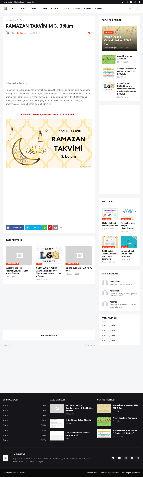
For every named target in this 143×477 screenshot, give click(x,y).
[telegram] (139, 2)
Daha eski (89, 345)
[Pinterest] (50, 227)
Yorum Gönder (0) (49, 335)
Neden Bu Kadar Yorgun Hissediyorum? (128, 225)
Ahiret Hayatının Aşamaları (124, 57)
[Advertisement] (49, 58)
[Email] (55, 227)
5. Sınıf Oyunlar (108, 325)
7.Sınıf (24, 435)
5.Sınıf (24, 425)
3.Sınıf (24, 415)
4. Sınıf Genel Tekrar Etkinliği (78, 420)
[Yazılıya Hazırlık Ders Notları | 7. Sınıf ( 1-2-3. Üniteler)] (108, 72)
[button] (131, 8)
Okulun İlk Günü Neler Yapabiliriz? (110, 224)
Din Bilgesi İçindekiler (131, 473)
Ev (13, 8)
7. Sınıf (87, 8)
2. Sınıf (32, 8)
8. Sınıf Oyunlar (108, 335)
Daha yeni (8, 345)
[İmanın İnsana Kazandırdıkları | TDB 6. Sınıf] (104, 408)
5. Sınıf (65, 8)
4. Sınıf (54, 8)
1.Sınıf (24, 405)
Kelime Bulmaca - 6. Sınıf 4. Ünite (78, 269)
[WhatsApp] (44, 227)
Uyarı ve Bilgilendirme (110, 473)
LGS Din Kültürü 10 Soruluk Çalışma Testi (77, 434)
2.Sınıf (24, 410)
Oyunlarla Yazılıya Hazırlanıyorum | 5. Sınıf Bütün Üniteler (17, 271)
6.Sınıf (24, 430)
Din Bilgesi (21, 20)
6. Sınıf (76, 8)
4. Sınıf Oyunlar (108, 340)
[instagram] (126, 2)
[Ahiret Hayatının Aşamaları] (108, 59)
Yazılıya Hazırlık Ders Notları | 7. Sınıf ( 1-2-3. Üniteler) (126, 71)
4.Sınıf (24, 420)
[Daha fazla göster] (61, 227)
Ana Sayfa (10, 20)
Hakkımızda (7, 2)
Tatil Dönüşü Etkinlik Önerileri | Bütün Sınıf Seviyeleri (110, 255)
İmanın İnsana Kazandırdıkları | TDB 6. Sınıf (126, 406)
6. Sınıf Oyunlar (108, 330)
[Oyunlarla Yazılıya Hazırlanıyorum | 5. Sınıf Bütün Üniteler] (57, 408)
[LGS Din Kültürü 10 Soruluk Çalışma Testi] (57, 435)
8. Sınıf (98, 8)
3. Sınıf (43, 8)
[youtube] (131, 2)
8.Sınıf (24, 440)
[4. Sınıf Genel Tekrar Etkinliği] (57, 423)
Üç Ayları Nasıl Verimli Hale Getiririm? (127, 254)
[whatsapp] (135, 2)
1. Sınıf (22, 8)
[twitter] (122, 2)
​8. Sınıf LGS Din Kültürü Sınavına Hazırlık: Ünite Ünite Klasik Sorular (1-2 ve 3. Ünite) (48, 272)
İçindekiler (30, 2)
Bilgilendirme (19, 2)
